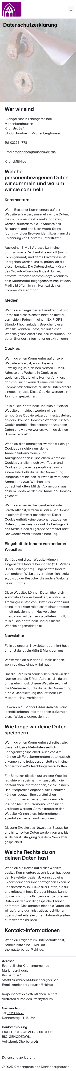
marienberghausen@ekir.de (35, 152)
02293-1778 (18, 142)
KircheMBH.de (15, 161)
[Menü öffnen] (71, 9)
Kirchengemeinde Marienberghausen (41, 1066)
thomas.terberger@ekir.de (24, 949)
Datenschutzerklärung (18, 1057)
